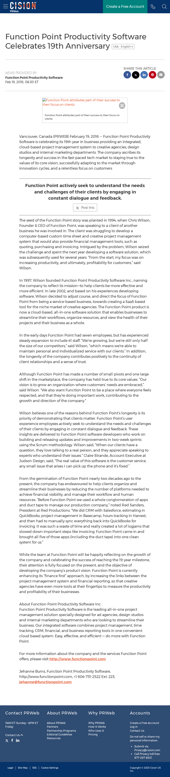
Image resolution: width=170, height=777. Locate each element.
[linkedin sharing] (144, 75)
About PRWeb (56, 723)
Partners (52, 726)
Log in (134, 726)
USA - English (122, 46)
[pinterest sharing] (152, 75)
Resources (54, 738)
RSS (34, 767)
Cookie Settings (49, 767)
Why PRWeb (96, 723)
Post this (87, 208)
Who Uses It (96, 730)
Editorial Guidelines (59, 734)
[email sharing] (161, 75)
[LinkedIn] (18, 740)
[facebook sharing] (127, 75)
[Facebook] (12, 740)
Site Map (23, 767)
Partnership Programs (61, 730)
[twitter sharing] (135, 75)
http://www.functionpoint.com (77, 659)
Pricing (93, 734)
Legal (10, 767)
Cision (153, 767)
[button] (164, 6)
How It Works (97, 726)
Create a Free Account (144, 723)
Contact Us (12, 735)
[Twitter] (7, 740)
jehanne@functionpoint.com (45, 682)
